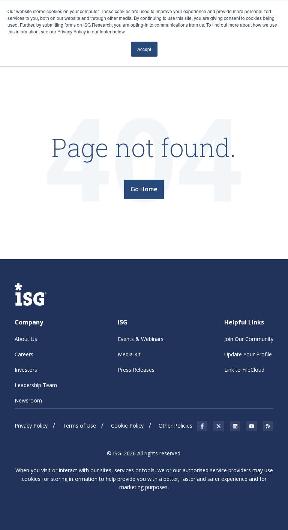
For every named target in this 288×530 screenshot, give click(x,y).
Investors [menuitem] (26, 369)
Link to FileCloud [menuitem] (244, 369)
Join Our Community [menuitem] (248, 338)
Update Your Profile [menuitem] (248, 354)
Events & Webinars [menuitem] (141, 338)
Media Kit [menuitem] (129, 354)
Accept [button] (144, 49)
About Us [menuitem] (26, 338)
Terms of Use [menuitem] (79, 425)
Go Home (144, 189)
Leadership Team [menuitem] (36, 385)
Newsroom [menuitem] (28, 400)
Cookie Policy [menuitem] (127, 425)
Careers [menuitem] (24, 354)
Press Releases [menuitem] (136, 369)
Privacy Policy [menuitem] (31, 425)
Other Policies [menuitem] (175, 425)
